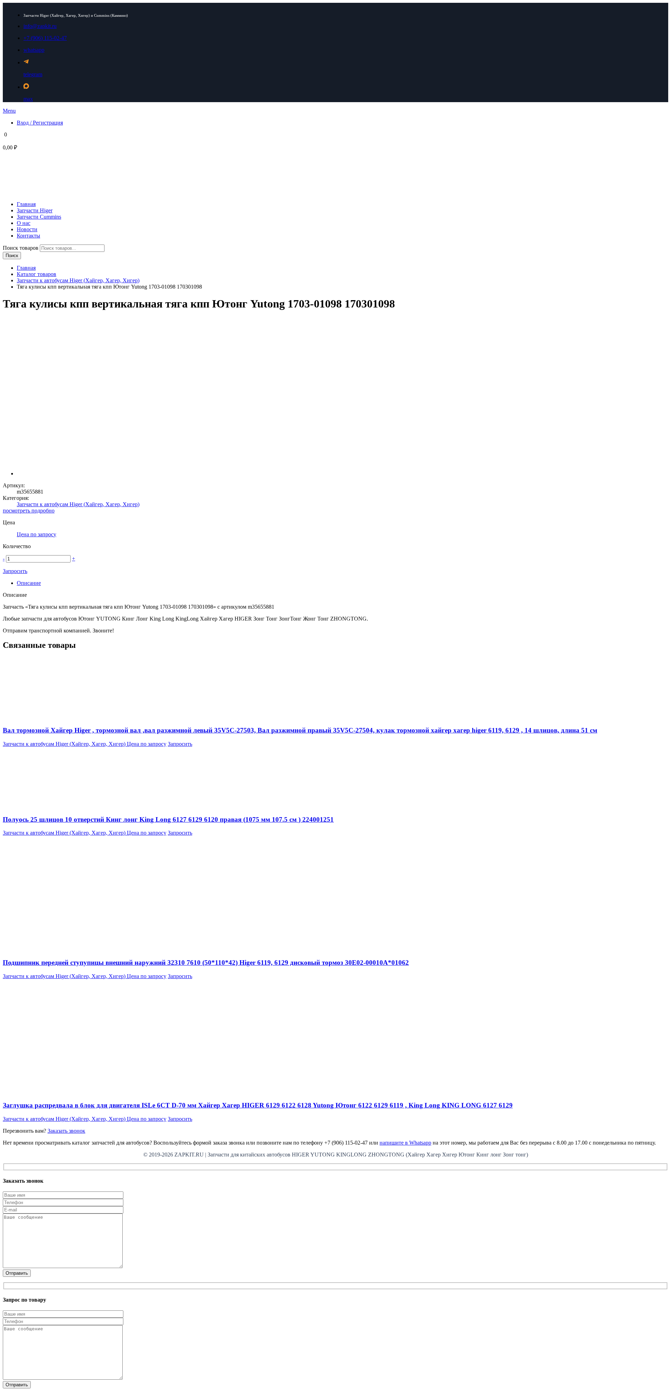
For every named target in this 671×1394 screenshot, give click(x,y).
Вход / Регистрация (40, 123)
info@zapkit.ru (40, 26)
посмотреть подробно (29, 511)
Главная (26, 268)
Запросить (15, 571)
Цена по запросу (36, 534)
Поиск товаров (21, 248)
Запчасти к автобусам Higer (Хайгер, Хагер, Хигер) (78, 280)
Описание (29, 583)
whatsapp (33, 50)
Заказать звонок (66, 1131)
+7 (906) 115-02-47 (45, 38)
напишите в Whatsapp (405, 1143)
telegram (32, 74)
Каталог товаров (36, 274)
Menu (9, 111)
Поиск (12, 255)
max (28, 99)
